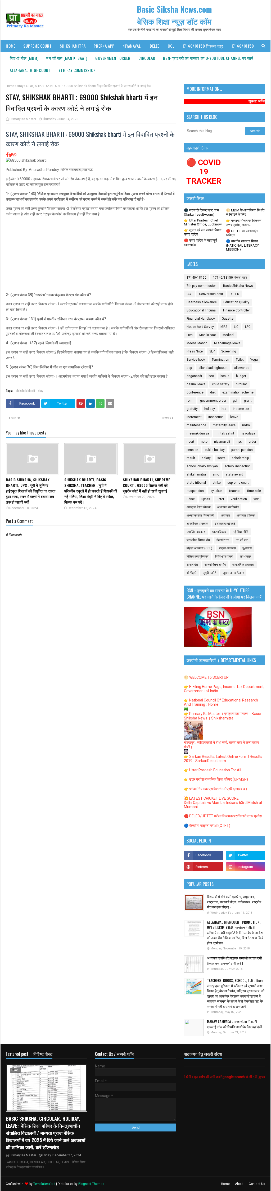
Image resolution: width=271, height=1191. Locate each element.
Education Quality (236, 302)
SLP (212, 351)
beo (211, 376)
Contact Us (257, 1184)
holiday (209, 409)
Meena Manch (197, 343)
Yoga (254, 359)
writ (256, 499)
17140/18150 (196, 277)
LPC (248, 327)
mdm (246, 425)
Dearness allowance (202, 302)
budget (241, 376)
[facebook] (203, 855)
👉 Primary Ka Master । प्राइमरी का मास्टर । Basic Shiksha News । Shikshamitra (222, 716)
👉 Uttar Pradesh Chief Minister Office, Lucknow (203, 222)
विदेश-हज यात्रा (224, 556)
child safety (220, 384)
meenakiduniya (198, 433)
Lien (190, 335)
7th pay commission (201, 286)
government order (213, 400)
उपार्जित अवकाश (196, 532)
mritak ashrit (225, 433)
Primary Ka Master (23, 119)
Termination (220, 359)
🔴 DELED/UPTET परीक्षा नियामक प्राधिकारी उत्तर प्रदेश (223, 816)
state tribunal (196, 482)
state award (234, 474)
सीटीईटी (191, 573)
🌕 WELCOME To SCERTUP (206, 677)
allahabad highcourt (213, 368)
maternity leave (224, 425)
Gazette (227, 318)
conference (195, 392)
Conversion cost (211, 294)
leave (234, 417)
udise (191, 499)
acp (189, 368)
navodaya (248, 433)
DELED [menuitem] (155, 46)
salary (206, 458)
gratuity (192, 409)
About (239, 1184)
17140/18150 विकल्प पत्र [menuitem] (202, 46)
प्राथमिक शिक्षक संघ (198, 540)
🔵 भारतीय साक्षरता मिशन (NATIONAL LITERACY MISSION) (242, 245)
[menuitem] (24, 58)
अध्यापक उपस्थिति (228, 507)
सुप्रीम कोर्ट (209, 573)
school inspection (237, 466)
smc (216, 474)
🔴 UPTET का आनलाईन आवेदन (242, 233)
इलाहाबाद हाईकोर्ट (225, 524)
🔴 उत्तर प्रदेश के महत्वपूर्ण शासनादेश (200, 242)
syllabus (216, 491)
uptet (220, 499)
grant (248, 400)
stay (20, 86)
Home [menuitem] (10, 46)
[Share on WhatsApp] (14, 155)
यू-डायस (247, 548)
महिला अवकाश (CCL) (199, 548)
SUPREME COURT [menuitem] (37, 46)
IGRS (223, 327)
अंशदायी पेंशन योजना (199, 507)
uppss (205, 499)
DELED (234, 294)
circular (241, 384)
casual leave (196, 384)
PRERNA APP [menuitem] (104, 46)
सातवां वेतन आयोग (215, 565)
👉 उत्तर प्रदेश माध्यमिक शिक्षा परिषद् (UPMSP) (216, 779)
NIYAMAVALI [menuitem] (132, 46)
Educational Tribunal (201, 310)
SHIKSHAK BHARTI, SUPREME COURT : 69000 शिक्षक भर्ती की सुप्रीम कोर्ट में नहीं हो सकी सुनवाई (146, 485)
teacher (235, 491)
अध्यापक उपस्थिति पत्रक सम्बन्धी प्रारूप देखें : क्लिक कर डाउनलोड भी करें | (235, 960)
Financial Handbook (201, 318)
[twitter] (245, 855)
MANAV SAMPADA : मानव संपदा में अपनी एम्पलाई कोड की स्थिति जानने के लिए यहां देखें (234, 1024)
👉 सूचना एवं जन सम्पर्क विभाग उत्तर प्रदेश (203, 232)
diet (213, 392)
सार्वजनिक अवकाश (243, 565)
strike (217, 482)
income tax (241, 409)
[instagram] (245, 866)
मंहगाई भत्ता (222, 540)
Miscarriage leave (227, 343)
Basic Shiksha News (238, 286)
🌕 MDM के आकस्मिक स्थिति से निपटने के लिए (245, 212)
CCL (189, 294)
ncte (204, 441)
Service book (196, 359)
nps (239, 441)
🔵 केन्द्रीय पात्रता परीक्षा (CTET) (207, 825)
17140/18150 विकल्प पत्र (230, 277)
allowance (241, 368)
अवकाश (225, 515)
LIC (236, 327)
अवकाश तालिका (246, 515)
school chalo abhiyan (202, 466)
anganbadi (194, 376)
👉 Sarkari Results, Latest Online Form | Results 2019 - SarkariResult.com (223, 758)
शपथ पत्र (245, 556)
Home (10, 86)
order (252, 441)
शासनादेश (192, 565)
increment (194, 417)
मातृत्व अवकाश (227, 548)
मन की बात (242, 540)
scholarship (240, 458)
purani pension (242, 450)
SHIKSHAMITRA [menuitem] (73, 46)
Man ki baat (207, 335)
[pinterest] (203, 866)
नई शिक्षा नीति (241, 532)
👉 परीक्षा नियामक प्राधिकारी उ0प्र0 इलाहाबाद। (215, 789)
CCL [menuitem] (171, 46)
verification (239, 499)
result (191, 458)
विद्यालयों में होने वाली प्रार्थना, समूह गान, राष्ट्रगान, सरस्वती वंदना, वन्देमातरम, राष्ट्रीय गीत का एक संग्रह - (234, 901)
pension (192, 450)
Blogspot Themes (91, 1184)
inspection (216, 417)
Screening (228, 351)
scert (221, 458)
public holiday (215, 450)
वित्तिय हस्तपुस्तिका (198, 556)
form (190, 400)
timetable (254, 491)
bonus (224, 376)
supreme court (238, 482)
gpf (235, 400)
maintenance (196, 425)
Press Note (195, 351)
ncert (190, 441)
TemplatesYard (44, 1184)
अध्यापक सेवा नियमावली (200, 515)
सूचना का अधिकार (233, 573)
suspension (195, 491)
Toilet (240, 359)
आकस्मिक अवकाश (197, 524)
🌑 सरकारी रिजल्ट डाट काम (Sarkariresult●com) (201, 212)
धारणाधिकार (219, 532)
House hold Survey (200, 327)
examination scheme (238, 392)
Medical (228, 335)
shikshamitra (196, 474)
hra (224, 409)
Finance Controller (236, 310)
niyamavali (222, 441)
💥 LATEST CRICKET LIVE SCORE (211, 798)
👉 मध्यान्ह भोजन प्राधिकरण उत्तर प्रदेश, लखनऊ (243, 223)
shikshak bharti (25, 390)
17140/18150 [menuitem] (242, 46)
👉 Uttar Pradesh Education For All (212, 770)
